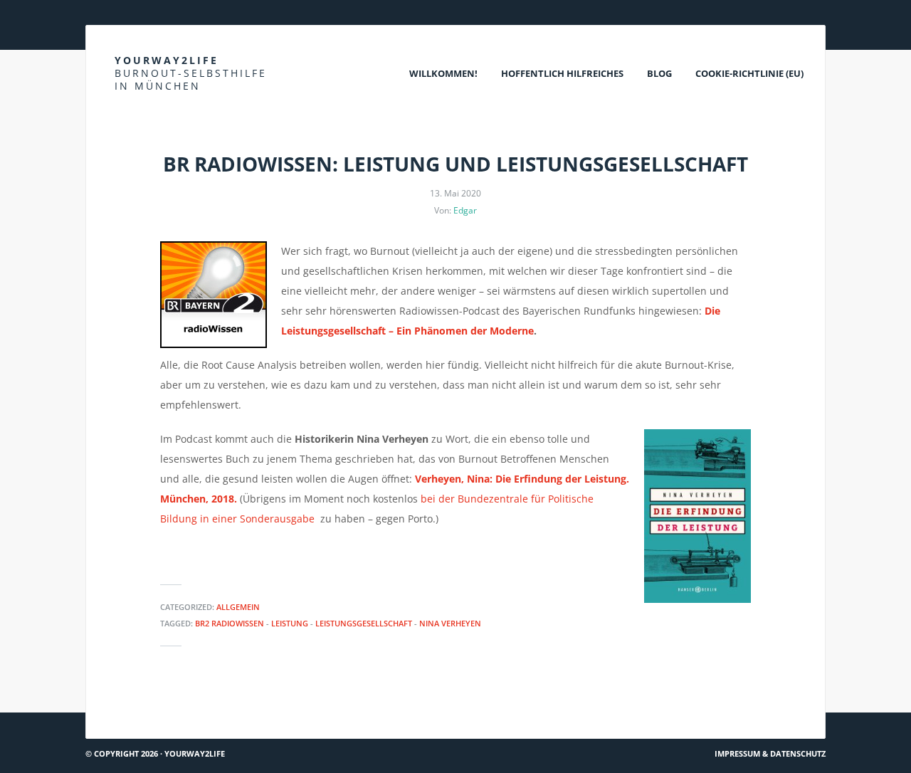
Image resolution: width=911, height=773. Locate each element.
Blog (659, 73)
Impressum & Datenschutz (770, 753)
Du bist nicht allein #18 (153, 706)
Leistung (289, 623)
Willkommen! (443, 73)
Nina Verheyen (450, 623)
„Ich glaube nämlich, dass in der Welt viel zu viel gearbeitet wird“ (655, 706)
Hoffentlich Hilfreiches (562, 73)
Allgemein (238, 606)
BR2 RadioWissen (229, 623)
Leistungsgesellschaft (363, 623)
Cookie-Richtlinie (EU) (749, 73)
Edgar (465, 210)
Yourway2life (191, 73)
